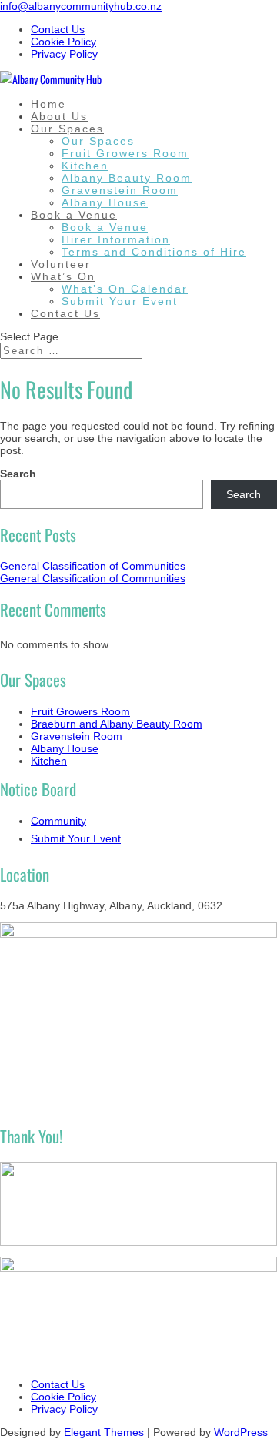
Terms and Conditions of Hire (154, 252)
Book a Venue (74, 215)
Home (48, 104)
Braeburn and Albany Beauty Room (116, 724)
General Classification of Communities (92, 566)
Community (58, 821)
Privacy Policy (64, 54)
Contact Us (58, 29)
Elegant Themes (104, 1432)
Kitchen (85, 165)
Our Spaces (67, 128)
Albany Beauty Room (127, 178)
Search (18, 473)
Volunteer (61, 264)
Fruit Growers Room (125, 153)
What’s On (63, 276)
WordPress (241, 1432)
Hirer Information (116, 239)
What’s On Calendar (125, 289)
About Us (59, 116)
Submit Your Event (120, 301)
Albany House (105, 202)
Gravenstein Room (120, 190)
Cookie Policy (63, 41)
